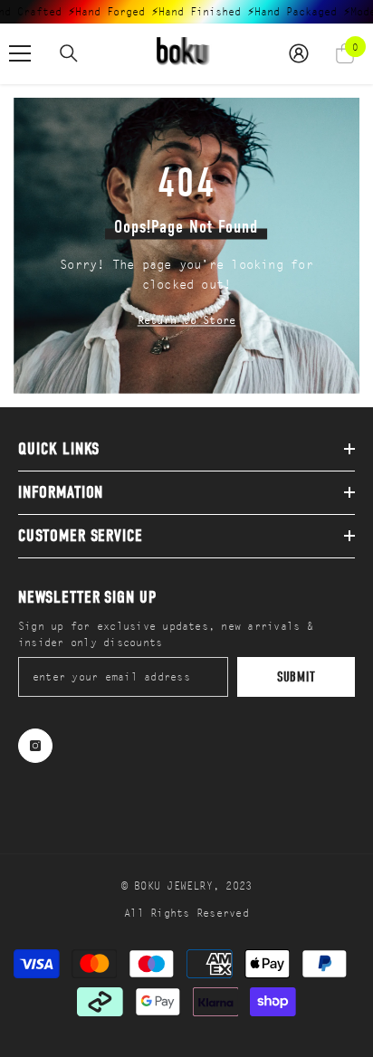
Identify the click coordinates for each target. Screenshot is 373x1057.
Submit (296, 677)
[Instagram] (35, 745)
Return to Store (187, 319)
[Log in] (299, 53)
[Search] (69, 53)
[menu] (20, 53)
